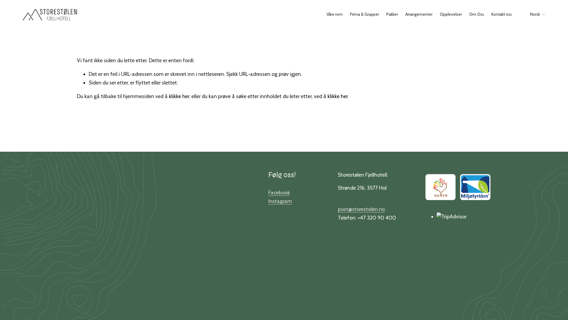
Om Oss (476, 14)
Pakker (392, 14)
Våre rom (335, 14)
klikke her (179, 96)
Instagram (280, 201)
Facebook (279, 192)
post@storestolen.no (361, 209)
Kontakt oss (501, 14)
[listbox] (534, 14)
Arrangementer (419, 14)
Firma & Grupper (364, 14)
